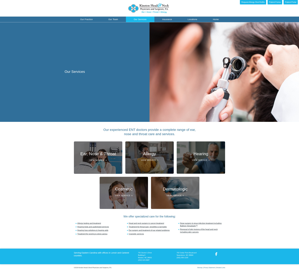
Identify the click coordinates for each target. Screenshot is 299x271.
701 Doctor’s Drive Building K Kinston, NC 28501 (145, 255)
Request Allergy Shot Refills (253, 2)
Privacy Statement (209, 267)
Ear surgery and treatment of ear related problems (149, 230)
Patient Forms (275, 2)
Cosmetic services (136, 234)
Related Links (220, 267)
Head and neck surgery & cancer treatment (146, 223)
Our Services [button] (140, 19)
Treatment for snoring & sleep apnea (92, 234)
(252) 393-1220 (182, 258)
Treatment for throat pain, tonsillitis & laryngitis (148, 227)
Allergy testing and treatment (89, 223)
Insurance (167, 19)
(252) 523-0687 (144, 260)
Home (216, 19)
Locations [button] (192, 19)
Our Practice (86, 19)
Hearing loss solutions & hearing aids (92, 230)
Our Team (113, 19)
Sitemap (199, 267)
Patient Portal (290, 2)
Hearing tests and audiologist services (93, 227)
